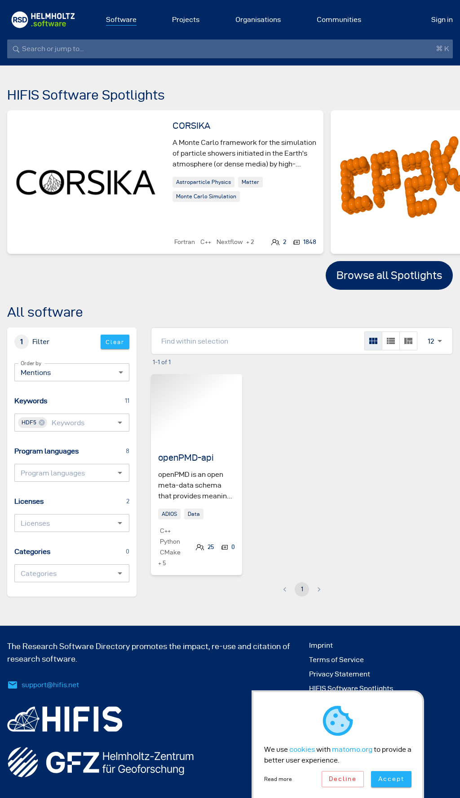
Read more (278, 779)
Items (431, 331)
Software (121, 19)
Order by (31, 363)
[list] (391, 340)
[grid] (373, 340)
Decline (343, 779)
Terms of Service (336, 659)
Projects (185, 19)
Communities (339, 19)
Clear (115, 342)
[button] (32, 422)
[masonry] (408, 340)
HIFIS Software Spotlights (351, 688)
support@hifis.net (50, 685)
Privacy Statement (339, 674)
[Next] (431, 189)
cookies (302, 749)
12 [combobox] (431, 341)
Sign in (442, 19)
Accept (391, 779)
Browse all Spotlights (389, 275)
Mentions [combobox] (36, 372)
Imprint (321, 645)
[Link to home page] (43, 19)
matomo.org (352, 749)
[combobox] (74, 422)
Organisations (258, 19)
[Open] (120, 422)
